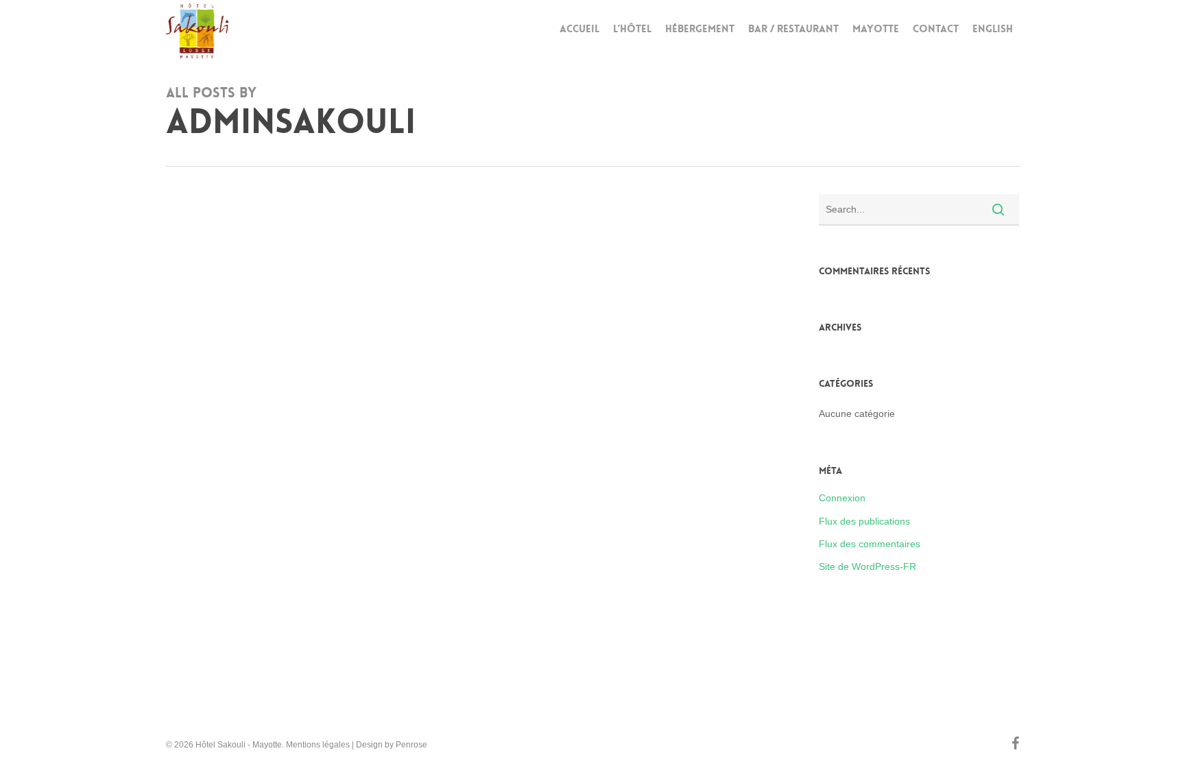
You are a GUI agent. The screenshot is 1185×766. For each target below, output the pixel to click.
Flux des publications (864, 521)
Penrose (411, 745)
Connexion (842, 497)
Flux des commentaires (869, 543)
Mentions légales (318, 745)
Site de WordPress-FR (867, 566)
